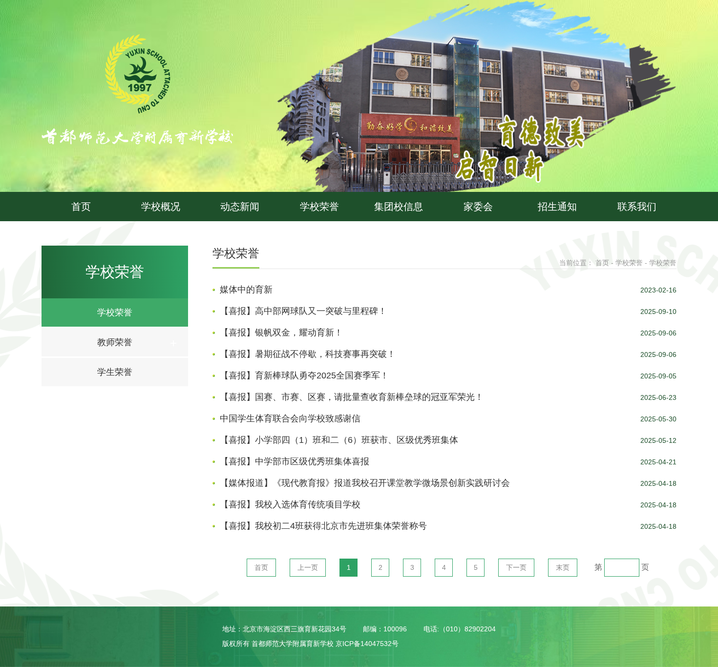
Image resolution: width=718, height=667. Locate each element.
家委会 (478, 206)
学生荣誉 (114, 372)
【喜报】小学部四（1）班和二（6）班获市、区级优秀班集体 (339, 440)
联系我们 (636, 206)
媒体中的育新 (246, 289)
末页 (563, 567)
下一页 (516, 567)
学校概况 (160, 206)
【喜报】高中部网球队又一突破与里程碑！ (303, 311)
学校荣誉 (319, 206)
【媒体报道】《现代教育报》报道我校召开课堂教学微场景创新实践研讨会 (365, 483)
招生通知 (557, 206)
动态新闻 (239, 206)
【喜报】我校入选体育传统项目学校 (290, 504)
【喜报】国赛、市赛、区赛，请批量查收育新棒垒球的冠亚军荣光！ (352, 397)
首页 (81, 206)
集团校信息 (398, 206)
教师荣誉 (114, 342)
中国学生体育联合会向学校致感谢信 (290, 418)
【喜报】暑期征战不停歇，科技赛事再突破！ (308, 354)
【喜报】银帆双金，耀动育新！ (281, 332)
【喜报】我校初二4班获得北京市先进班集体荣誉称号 (323, 526)
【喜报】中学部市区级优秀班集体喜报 (294, 461)
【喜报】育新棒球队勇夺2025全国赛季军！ (304, 375)
